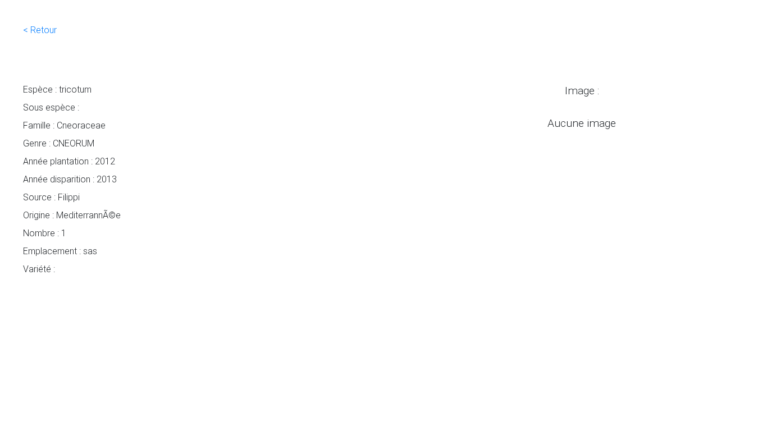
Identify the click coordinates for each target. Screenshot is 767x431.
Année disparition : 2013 (70, 179)
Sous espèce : (51, 107)
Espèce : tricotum (57, 89)
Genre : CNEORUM (58, 143)
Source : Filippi (51, 197)
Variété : (39, 268)
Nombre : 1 (44, 233)
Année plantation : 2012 (69, 161)
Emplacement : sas (60, 250)
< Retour (40, 29)
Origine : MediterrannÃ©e (72, 215)
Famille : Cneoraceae (64, 125)
